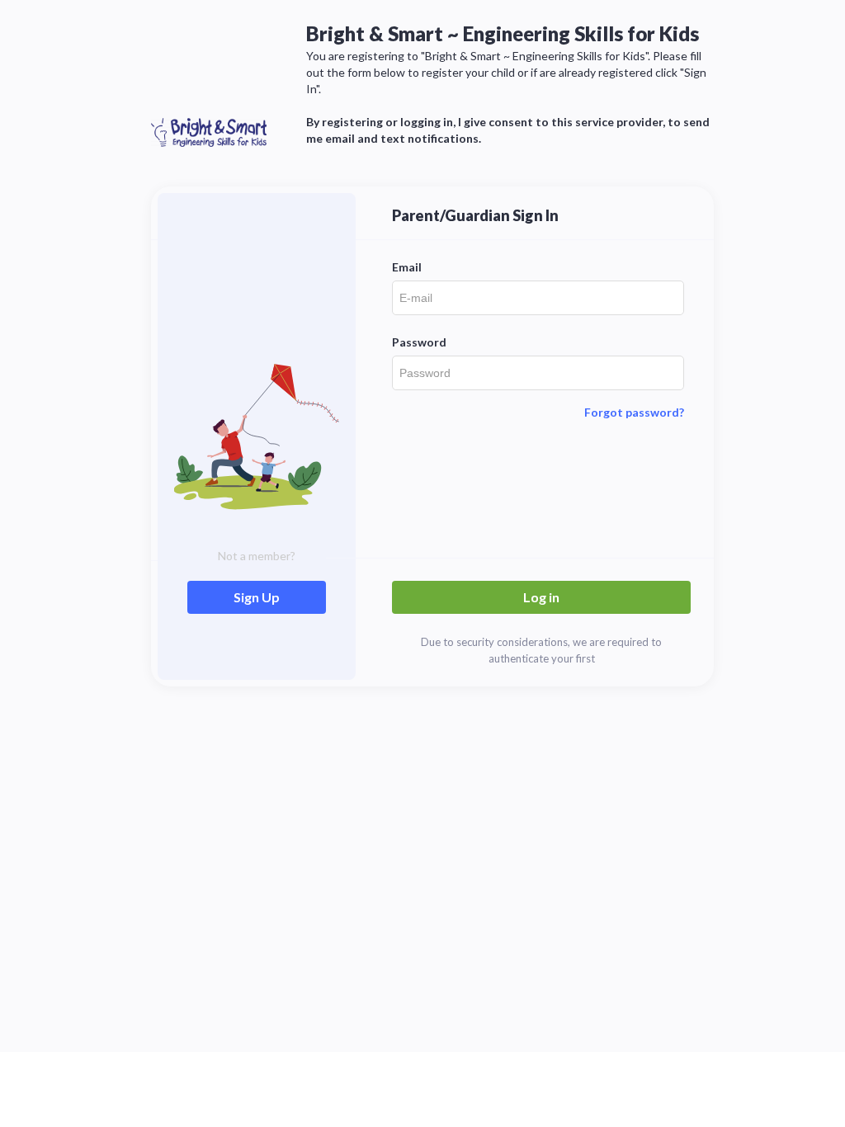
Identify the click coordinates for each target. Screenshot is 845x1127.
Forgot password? (634, 412)
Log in (541, 597)
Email (407, 267)
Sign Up (257, 597)
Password (419, 342)
